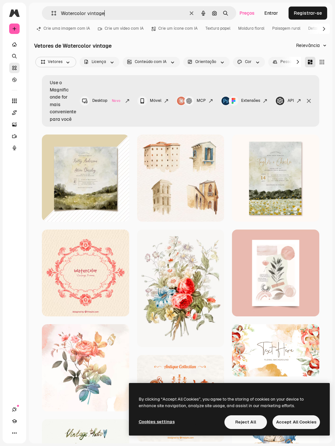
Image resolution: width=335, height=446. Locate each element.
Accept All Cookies (296, 422)
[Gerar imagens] (14, 124)
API (291, 100)
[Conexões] (14, 409)
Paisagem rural (286, 28)
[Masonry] (310, 62)
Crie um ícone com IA (178, 28)
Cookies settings (157, 421)
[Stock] (14, 68)
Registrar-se (308, 13)
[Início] (14, 44)
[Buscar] (14, 56)
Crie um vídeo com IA (124, 28)
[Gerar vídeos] (14, 136)
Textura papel (217, 28)
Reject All (245, 422)
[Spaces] (14, 112)
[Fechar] (308, 101)
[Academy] (14, 421)
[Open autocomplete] (51, 13)
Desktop (106, 100)
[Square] (322, 62)
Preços (247, 13)
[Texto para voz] (14, 148)
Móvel (155, 100)
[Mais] (14, 433)
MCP (201, 100)
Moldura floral (251, 28)
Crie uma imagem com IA (67, 28)
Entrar (271, 13)
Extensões (250, 100)
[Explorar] (14, 79)
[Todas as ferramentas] (14, 101)
